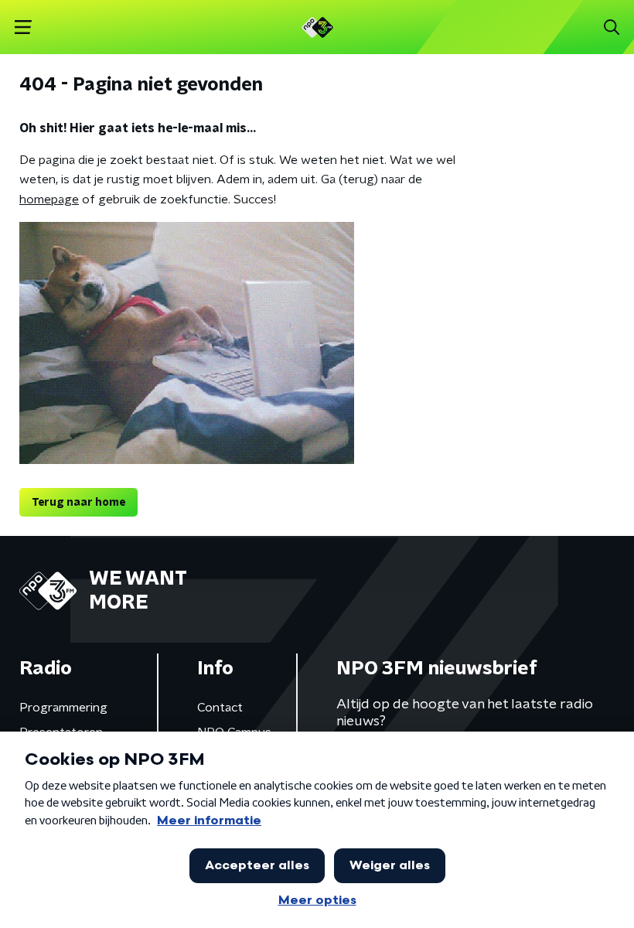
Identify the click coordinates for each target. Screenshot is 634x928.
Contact (220, 707)
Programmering (63, 707)
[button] (23, 27)
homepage (49, 199)
